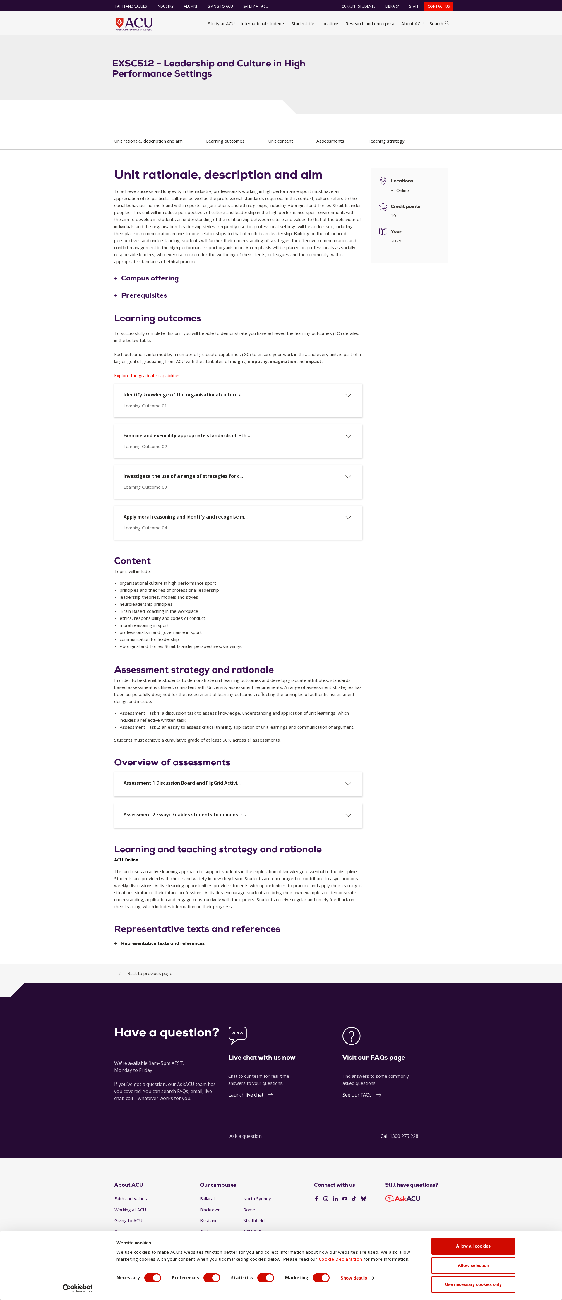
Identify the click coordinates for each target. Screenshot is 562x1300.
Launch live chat (245, 1095)
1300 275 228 (404, 1136)
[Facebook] (316, 1198)
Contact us (439, 6)
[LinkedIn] (335, 1198)
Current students (358, 6)
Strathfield (254, 1220)
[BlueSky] (363, 1198)
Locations (330, 23)
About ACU (412, 23)
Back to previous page (149, 973)
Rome (249, 1209)
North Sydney (257, 1198)
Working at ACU (130, 1209)
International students (263, 23)
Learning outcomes (225, 141)
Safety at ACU (255, 6)
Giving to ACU (220, 6)
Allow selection (473, 1265)
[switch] (211, 1277)
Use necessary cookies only (473, 1284)
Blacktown (210, 1209)
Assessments (330, 141)
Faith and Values (131, 6)
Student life (302, 23)
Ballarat (207, 1198)
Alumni (190, 6)
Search (436, 23)
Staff (414, 6)
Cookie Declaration (340, 1259)
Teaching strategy (386, 141)
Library (392, 6)
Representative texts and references (163, 943)
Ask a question (245, 1136)
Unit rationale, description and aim (148, 141)
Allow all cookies (473, 1245)
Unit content (280, 141)
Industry (165, 6)
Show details (353, 1277)
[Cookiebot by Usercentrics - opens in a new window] (77, 1288)
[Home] (134, 24)
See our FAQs (357, 1095)
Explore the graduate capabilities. (147, 375)
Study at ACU (221, 23)
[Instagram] (325, 1198)
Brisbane (209, 1220)
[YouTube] (344, 1198)
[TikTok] (354, 1198)
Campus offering (150, 278)
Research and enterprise (370, 23)
